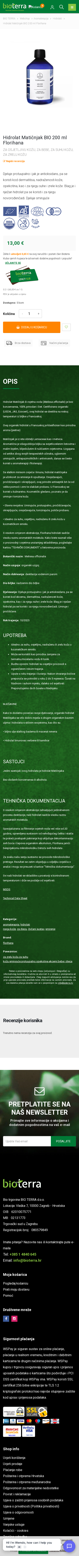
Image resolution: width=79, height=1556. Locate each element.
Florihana (8, 942)
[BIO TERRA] (16, 6)
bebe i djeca (65, 961)
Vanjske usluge (14, 1524)
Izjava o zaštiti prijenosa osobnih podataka (33, 1500)
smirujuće (15, 961)
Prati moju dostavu (16, 1289)
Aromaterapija (41, 18)
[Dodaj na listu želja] (66, 327)
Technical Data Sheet (15, 898)
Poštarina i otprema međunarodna (27, 1482)
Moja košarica (15, 1274)
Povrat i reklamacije (17, 1494)
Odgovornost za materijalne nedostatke (31, 1488)
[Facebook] (6, 1319)
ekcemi (53, 961)
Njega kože (9, 929)
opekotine (42, 961)
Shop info (11, 1449)
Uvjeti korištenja (14, 1458)
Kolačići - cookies (15, 1531)
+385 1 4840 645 (23, 1254)
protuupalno (28, 961)
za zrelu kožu (10, 956)
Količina (9, 314)
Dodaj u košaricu (34, 327)
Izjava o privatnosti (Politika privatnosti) (31, 1506)
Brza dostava (22, 342)
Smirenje (50, 929)
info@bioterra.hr (65, 983)
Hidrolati (57, 18)
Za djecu (22, 929)
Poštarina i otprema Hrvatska (23, 1476)
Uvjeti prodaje (12, 1464)
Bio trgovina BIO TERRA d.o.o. (24, 1200)
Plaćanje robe (12, 1470)
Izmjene (8, 1518)
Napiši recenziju (15, 161)
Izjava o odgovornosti (18, 1512)
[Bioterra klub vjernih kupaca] (39, 275)
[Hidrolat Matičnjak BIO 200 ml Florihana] (39, 74)
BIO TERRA (9, 18)
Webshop (25, 18)
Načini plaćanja (58, 342)
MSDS (6, 889)
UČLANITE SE (13, 263)
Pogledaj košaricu (15, 1283)
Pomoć (8, 1295)
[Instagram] (14, 1319)
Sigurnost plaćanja (18, 1339)
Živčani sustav (36, 929)
